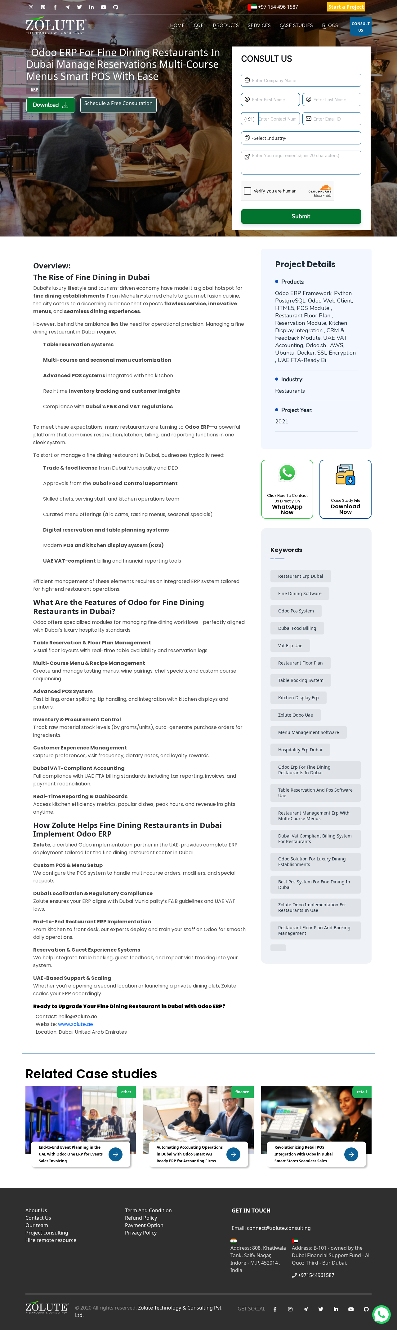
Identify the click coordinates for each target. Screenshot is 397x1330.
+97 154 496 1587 (277, 6)
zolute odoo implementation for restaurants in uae (312, 907)
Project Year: (296, 410)
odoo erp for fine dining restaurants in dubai (304, 769)
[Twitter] (79, 7)
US (361, 27)
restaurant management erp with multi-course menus (314, 815)
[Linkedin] (91, 7)
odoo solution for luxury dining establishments (312, 861)
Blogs (330, 25)
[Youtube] (103, 7)
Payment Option (144, 1225)
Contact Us (38, 1217)
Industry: (292, 379)
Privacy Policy (141, 1232)
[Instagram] (30, 7)
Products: (292, 282)
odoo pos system (296, 611)
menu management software (308, 732)
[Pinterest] (43, 7)
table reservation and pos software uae (315, 792)
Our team (36, 1225)
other (126, 1091)
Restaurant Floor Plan (300, 663)
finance (242, 1091)
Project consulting (46, 1232)
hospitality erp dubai (300, 750)
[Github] (115, 7)
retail (362, 1091)
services (259, 25)
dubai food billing (297, 628)
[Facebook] (55, 7)
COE (199, 25)
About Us (36, 1210)
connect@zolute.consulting (279, 1228)
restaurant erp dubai (300, 576)
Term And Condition (148, 1210)
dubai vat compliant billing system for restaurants (315, 838)
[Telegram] (67, 7)
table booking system (300, 680)
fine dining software (300, 593)
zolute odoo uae (295, 715)
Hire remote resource (50, 1240)
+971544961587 (316, 1275)
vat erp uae (290, 645)
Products (226, 25)
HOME (177, 25)
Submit (301, 216)
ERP (34, 89)
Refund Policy (141, 1217)
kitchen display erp (298, 697)
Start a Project (346, 6)
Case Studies (296, 25)
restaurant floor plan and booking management (314, 930)
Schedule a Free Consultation (118, 103)
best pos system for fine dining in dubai (314, 884)
